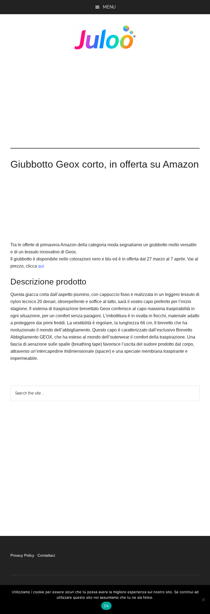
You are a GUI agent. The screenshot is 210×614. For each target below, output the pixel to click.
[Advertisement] (105, 99)
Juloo (104, 37)
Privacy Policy (22, 555)
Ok (106, 606)
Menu (109, 7)
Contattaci (46, 555)
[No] (203, 599)
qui (41, 266)
